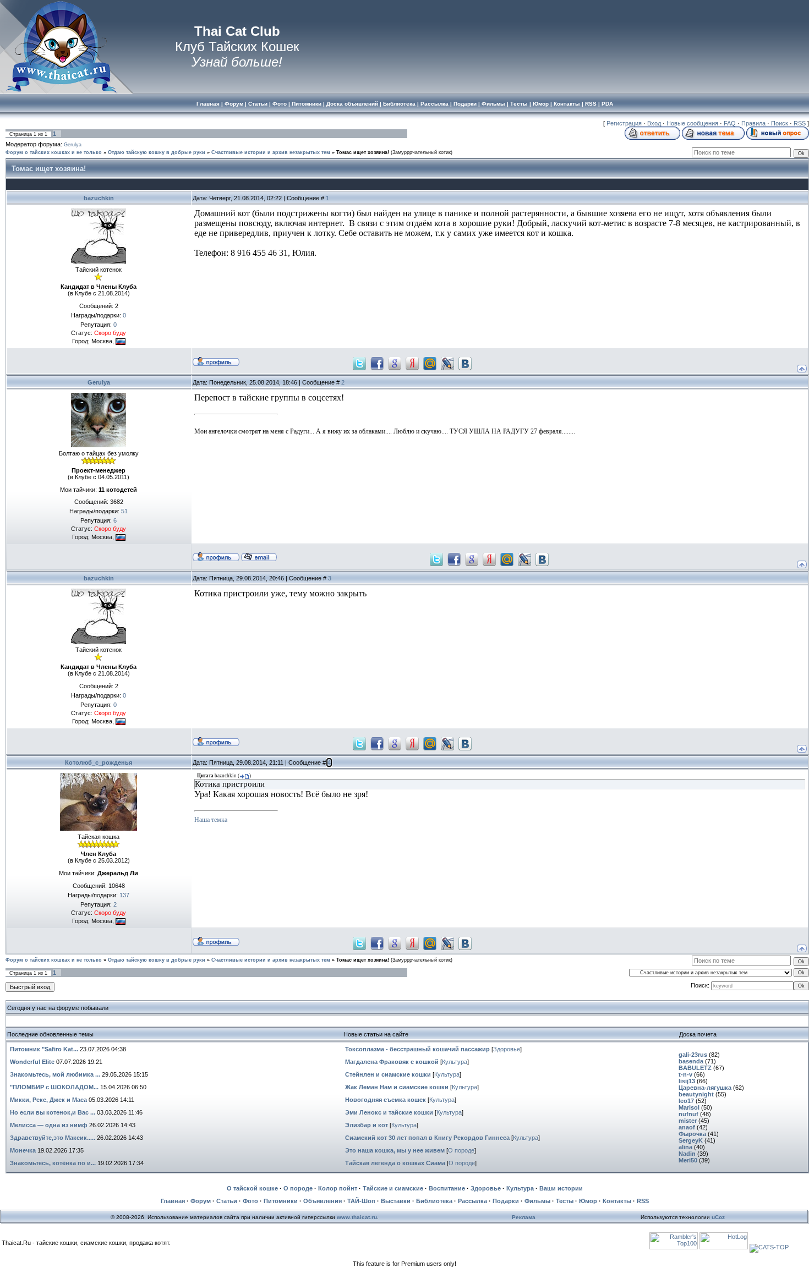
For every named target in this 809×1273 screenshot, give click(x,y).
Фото (250, 1201)
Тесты (564, 1201)
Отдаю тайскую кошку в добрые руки (156, 152)
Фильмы (537, 1201)
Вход (654, 123)
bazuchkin (99, 198)
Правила (753, 123)
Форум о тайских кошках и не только (54, 152)
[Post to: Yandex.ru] (412, 363)
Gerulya (72, 144)
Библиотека (434, 1201)
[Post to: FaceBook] (377, 363)
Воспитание (447, 1188)
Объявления (322, 1201)
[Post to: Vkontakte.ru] (465, 363)
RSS (800, 123)
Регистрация (624, 123)
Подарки (506, 1201)
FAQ (730, 123)
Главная (173, 1201)
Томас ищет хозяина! (362, 152)
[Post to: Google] (394, 363)
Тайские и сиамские (393, 1188)
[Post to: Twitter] (359, 363)
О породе (461, 1150)
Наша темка (210, 820)
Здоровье (506, 1049)
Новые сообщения (692, 123)
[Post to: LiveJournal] (447, 363)
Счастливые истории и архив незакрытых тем (270, 152)
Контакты (617, 1201)
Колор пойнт (337, 1188)
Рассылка (472, 1201)
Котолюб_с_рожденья (98, 762)
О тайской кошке (252, 1188)
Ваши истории (561, 1188)
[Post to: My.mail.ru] (430, 363)
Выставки (396, 1201)
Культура (454, 1061)
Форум (200, 1201)
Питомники (281, 1201)
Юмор (588, 1201)
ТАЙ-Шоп (361, 1201)
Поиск (779, 123)
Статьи (226, 1201)
